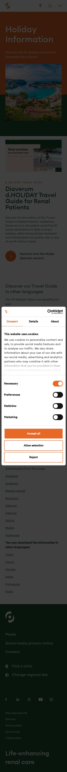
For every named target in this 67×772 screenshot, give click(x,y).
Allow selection (33, 445)
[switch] (58, 395)
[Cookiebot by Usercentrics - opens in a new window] (48, 311)
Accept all (33, 433)
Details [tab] (33, 321)
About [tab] (55, 321)
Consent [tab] (12, 321)
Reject (33, 457)
